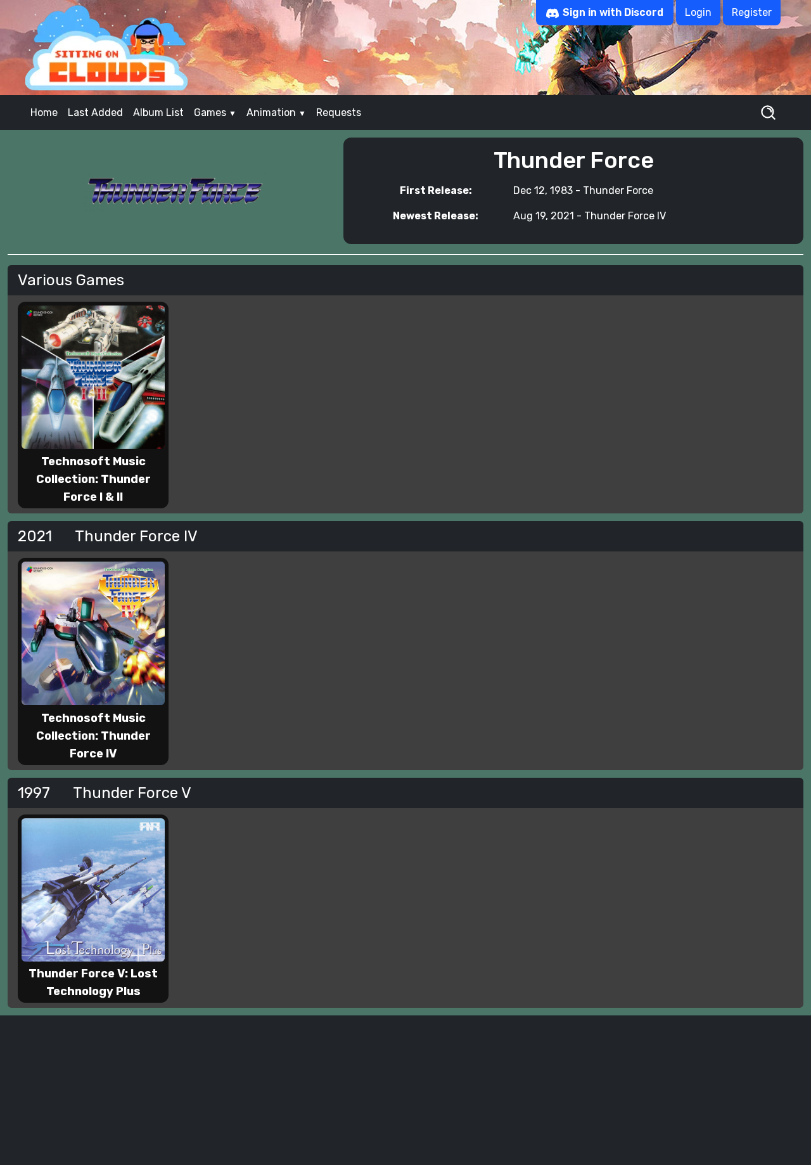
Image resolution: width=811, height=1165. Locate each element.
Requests (338, 112)
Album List (158, 112)
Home (44, 112)
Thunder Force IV (625, 216)
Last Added (95, 112)
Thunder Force (618, 190)
